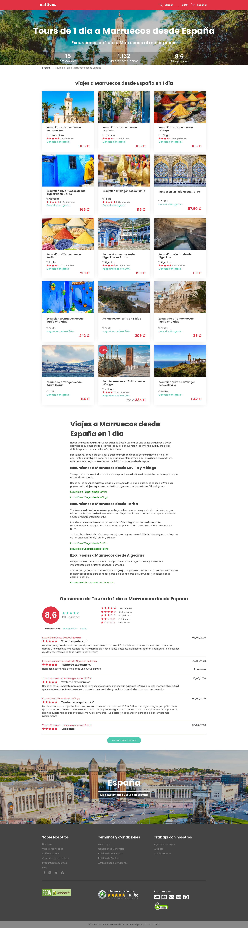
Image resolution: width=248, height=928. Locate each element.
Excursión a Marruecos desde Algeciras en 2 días (69, 661)
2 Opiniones (124, 619)
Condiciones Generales (111, 849)
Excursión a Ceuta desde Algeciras (61, 637)
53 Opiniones (126, 608)
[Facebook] (44, 873)
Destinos (47, 844)
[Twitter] (56, 873)
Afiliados (158, 849)
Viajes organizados (52, 849)
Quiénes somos (50, 853)
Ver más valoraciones (124, 740)
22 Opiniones (125, 612)
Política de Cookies (109, 858)
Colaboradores (162, 853)
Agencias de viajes (164, 844)
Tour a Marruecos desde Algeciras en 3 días (66, 678)
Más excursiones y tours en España (124, 794)
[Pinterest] (62, 873)
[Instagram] (50, 873)
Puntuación (69, 628)
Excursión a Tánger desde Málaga (61, 698)
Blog (44, 867)
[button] (169, 5)
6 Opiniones (124, 615)
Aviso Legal (104, 844)
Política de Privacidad (110, 853)
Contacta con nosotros (55, 858)
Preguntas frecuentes (54, 863)
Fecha (83, 628)
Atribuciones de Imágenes (113, 863)
